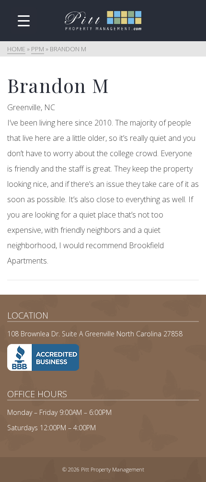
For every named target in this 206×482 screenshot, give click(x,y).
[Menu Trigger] (24, 20)
